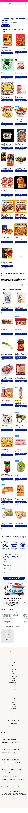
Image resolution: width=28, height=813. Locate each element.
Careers (14, 680)
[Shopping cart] (26, 4)
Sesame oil (4, 779)
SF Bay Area (14, 660)
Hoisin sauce (21, 735)
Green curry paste (12, 739)
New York (14, 669)
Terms (5, 793)
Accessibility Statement (18, 793)
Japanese (14, 691)
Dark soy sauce (15, 742)
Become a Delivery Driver (14, 682)
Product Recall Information (14, 720)
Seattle (14, 663)
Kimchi (3, 735)
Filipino (14, 696)
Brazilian (14, 704)
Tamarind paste (5, 759)
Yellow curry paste (6, 752)
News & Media (14, 684)
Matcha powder (5, 776)
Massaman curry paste (16, 769)
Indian (14, 698)
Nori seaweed (5, 756)
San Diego (14, 667)
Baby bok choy (13, 746)
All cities (14, 671)
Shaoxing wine (15, 749)
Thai (14, 700)
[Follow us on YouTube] (20, 788)
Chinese (14, 689)
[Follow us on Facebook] (4, 788)
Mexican (14, 702)
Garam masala (5, 742)
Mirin (21, 746)
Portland (14, 665)
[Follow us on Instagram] (9, 788)
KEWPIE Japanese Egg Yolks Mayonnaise (11, 766)
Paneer (3, 739)
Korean (14, 692)
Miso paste (14, 776)
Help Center (14, 718)
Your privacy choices (7, 794)
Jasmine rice (4, 769)
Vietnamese (14, 694)
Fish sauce (11, 772)
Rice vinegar (15, 759)
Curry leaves (14, 756)
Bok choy (4, 782)
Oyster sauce (11, 735)
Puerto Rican (14, 708)
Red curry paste (5, 749)
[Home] (3, 3)
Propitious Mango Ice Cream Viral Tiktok (11, 762)
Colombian (14, 710)
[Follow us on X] (25, 787)
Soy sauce (4, 746)
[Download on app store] (14, 725)
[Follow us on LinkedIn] (15, 788)
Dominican (14, 706)
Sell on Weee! (14, 715)
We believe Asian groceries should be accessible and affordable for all (14, 537)
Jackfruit (4, 772)
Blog (14, 678)
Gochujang (12, 779)
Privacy (10, 793)
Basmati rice (21, 779)
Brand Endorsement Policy (19, 794)
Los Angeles (14, 662)
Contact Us (14, 717)
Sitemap (14, 673)
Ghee (15, 752)
